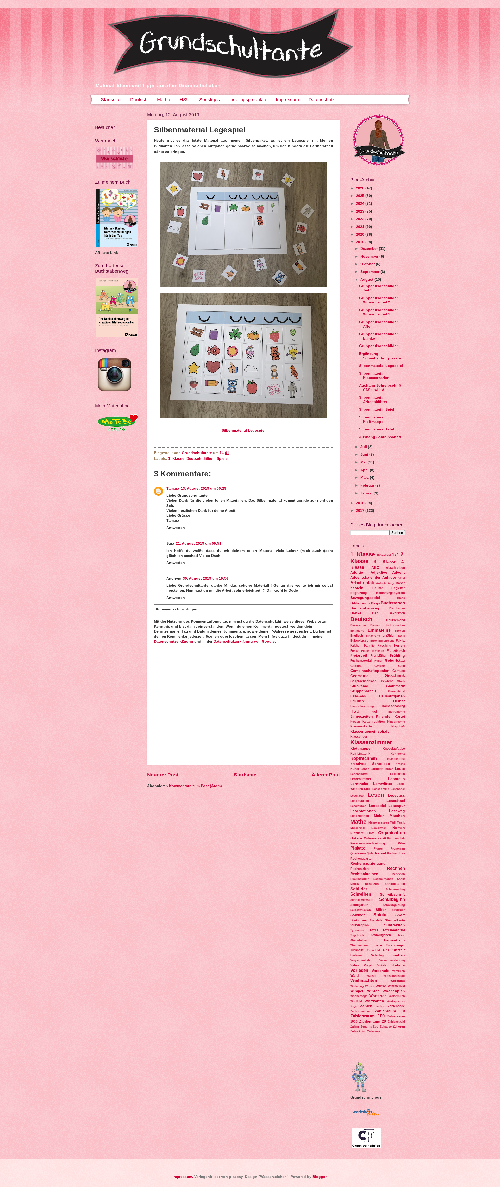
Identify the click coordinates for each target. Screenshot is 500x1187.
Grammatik (395, 686)
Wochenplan (394, 991)
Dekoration (397, 613)
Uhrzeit (398, 950)
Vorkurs (398, 965)
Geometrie (359, 676)
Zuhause (386, 1026)
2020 (360, 235)
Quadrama (358, 853)
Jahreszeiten (361, 716)
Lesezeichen (359, 816)
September (370, 272)
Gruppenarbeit (363, 691)
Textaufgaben (381, 935)
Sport (400, 915)
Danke (355, 613)
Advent (398, 573)
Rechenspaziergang (368, 863)
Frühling (397, 656)
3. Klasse (385, 561)
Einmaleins (379, 630)
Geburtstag (395, 660)
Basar (400, 583)
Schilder (358, 888)
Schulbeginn (392, 899)
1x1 (395, 554)
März (365, 478)
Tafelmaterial (393, 930)
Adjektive (379, 573)
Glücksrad (359, 686)
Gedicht (356, 666)
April (365, 470)
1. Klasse (176, 459)
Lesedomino (381, 788)
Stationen (358, 920)
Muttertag (357, 828)
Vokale (381, 965)
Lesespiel (377, 806)
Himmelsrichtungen (363, 706)
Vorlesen (359, 970)
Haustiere (357, 701)
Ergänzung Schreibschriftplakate (380, 356)
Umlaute (356, 955)
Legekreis (397, 774)
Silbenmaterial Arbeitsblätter (373, 399)
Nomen (398, 828)
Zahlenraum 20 (372, 1021)
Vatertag (377, 955)
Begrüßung (358, 593)
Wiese (381, 986)
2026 (360, 188)
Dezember (369, 249)
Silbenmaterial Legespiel (243, 430)
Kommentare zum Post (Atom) (195, 786)
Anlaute (389, 577)
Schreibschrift (392, 894)
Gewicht (387, 681)
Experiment (386, 640)
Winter (373, 991)
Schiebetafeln (395, 884)
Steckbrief (376, 920)
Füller (378, 660)
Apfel (401, 577)
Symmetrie (357, 930)
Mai (364, 462)
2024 (360, 204)
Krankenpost (396, 758)
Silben (209, 459)
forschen (378, 650)
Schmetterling (395, 889)
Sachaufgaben (383, 878)
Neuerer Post (162, 774)
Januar (367, 493)
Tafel (373, 930)
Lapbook (377, 769)
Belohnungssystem (390, 593)
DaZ (375, 613)
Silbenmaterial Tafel (376, 429)
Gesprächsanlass (363, 681)
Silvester (398, 910)
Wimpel (356, 991)
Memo (372, 822)
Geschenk (395, 675)
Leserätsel (395, 801)
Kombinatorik (360, 753)
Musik (401, 822)
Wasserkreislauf (394, 975)
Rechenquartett (361, 858)
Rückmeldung (360, 878)
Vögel (368, 965)
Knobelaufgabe (394, 748)
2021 (360, 227)
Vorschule (380, 971)
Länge (365, 768)
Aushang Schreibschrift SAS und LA (380, 388)
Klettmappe (360, 748)
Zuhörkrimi (358, 1031)
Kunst (354, 769)
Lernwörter (382, 784)
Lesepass (396, 795)
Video (354, 965)
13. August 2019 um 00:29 (203, 488)
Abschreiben (395, 568)
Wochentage (358, 996)
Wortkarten (374, 1001)
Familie (369, 645)
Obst (370, 833)
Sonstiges (209, 99)
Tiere (377, 945)
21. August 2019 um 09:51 (198, 543)
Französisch (396, 651)
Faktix (400, 640)
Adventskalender (365, 577)
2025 (360, 196)
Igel (374, 711)
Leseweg (397, 811)
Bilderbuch (360, 603)
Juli (364, 447)
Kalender (384, 716)
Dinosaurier (358, 625)
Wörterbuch (397, 996)
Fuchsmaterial (361, 660)
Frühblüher (379, 656)
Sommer (357, 915)
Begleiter (398, 588)
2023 (360, 211)
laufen (389, 768)
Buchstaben (392, 603)
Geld (401, 666)
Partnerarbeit (396, 838)
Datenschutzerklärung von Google (244, 641)
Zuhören (399, 1026)
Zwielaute (373, 1031)
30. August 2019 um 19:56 (205, 578)
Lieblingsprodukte (247, 99)
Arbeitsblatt (362, 582)
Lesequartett (359, 801)
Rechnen (396, 868)
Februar (367, 485)
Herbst (399, 701)
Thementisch (393, 940)
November (369, 256)
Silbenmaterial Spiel (376, 409)
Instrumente (396, 711)
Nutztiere (357, 833)
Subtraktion (394, 925)
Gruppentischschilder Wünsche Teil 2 (378, 300)
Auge (391, 583)
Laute (400, 769)
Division (376, 625)
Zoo (375, 1026)
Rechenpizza (396, 853)
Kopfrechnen (363, 758)
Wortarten (378, 996)
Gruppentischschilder (378, 346)
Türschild (373, 950)
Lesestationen (363, 811)
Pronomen (398, 848)
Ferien (399, 645)
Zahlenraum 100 (367, 1015)
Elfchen (400, 630)
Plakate (357, 848)
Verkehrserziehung (392, 960)
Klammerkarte (361, 726)
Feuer (365, 650)
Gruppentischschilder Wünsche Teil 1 (378, 312)
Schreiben (360, 894)
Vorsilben (398, 970)
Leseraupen (358, 805)
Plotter (378, 848)
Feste (354, 651)
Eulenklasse (359, 640)
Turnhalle (357, 950)
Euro (373, 640)
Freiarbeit (358, 656)
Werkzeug (357, 986)
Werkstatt (397, 981)
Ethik (401, 635)
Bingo (375, 603)
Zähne (354, 1026)
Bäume (377, 588)
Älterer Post (326, 774)
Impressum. (183, 1177)
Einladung (357, 630)
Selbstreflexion (360, 909)
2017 (360, 511)
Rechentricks (360, 869)
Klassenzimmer (371, 742)
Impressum (287, 99)
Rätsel (380, 853)
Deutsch (138, 99)
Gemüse (398, 671)
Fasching (384, 645)
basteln (357, 588)
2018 (360, 503)
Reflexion (398, 874)
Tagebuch (357, 935)
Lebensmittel (359, 773)
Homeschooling (393, 706)
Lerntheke (359, 784)
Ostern (356, 838)
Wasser (371, 975)
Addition (358, 573)
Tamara (172, 488)
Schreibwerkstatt (361, 899)
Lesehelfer (398, 788)
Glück (401, 681)
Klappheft (398, 726)
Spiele (222, 459)
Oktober (368, 264)
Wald (354, 976)
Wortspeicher (396, 1001)
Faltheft (355, 645)
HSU (185, 99)
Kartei (400, 716)
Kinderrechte (396, 721)
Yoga (353, 1006)
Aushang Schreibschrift (380, 437)
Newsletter (378, 827)
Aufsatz (381, 583)
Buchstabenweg (364, 608)
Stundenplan (359, 925)
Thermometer (359, 945)
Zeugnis (366, 1026)
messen (383, 822)
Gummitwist (396, 691)
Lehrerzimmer (360, 779)
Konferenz (398, 753)
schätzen (372, 884)
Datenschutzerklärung (173, 641)
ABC (375, 568)
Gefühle (379, 665)
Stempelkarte (395, 920)
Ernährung (373, 635)
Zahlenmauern (360, 1011)
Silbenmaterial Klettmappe (371, 419)
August (367, 280)
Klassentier (358, 736)
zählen (380, 1006)
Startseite (111, 99)
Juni (364, 454)
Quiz (370, 853)
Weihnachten (363, 980)
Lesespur (396, 806)
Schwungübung (394, 905)
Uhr (386, 950)
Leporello (396, 779)
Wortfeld (356, 1001)
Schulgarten (359, 905)
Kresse (400, 763)
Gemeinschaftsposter (369, 671)
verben (399, 955)
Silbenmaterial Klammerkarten (374, 376)
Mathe (163, 99)
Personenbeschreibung (367, 843)
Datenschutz (322, 99)
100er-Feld (384, 555)
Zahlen (366, 1006)
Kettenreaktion (373, 721)
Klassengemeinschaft (369, 731)
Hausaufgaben (392, 696)
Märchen (397, 816)
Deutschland (395, 620)
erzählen (389, 635)
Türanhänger (395, 945)
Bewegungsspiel (365, 598)
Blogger (319, 1177)
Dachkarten (397, 608)
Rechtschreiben (364, 874)
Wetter (369, 986)
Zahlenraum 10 (390, 1011)
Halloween (358, 696)
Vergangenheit (360, 960)
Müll (393, 822)
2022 (360, 219)
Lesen (376, 795)
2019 (360, 242)
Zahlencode (396, 1006)
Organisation (391, 832)
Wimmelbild (396, 986)
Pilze (401, 843)
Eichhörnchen (395, 625)
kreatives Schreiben (370, 764)
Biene (401, 597)
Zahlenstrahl (396, 1021)
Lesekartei (357, 795)
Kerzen (355, 721)
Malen (379, 816)
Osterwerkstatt (375, 838)
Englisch (356, 635)
